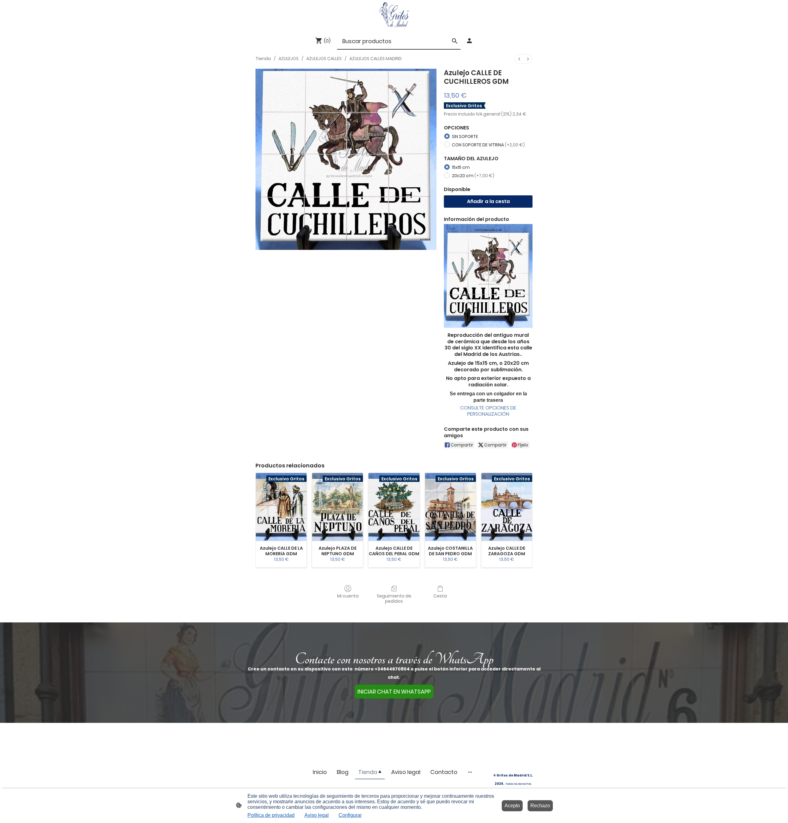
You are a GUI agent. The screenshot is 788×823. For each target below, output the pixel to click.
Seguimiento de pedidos (394, 598)
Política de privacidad (271, 815)
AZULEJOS (289, 58)
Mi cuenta (348, 596)
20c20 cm (473, 176)
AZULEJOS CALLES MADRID (375, 58)
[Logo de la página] (393, 14)
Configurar (350, 815)
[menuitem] (519, 59)
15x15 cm (461, 167)
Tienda (263, 58)
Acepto (512, 805)
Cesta (440, 596)
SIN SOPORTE (465, 136)
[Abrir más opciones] (470, 772)
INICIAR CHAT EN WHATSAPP (394, 691)
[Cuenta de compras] (469, 40)
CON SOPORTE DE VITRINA (488, 145)
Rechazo (540, 805)
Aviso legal (316, 815)
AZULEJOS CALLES (324, 58)
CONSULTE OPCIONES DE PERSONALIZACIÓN (488, 411)
